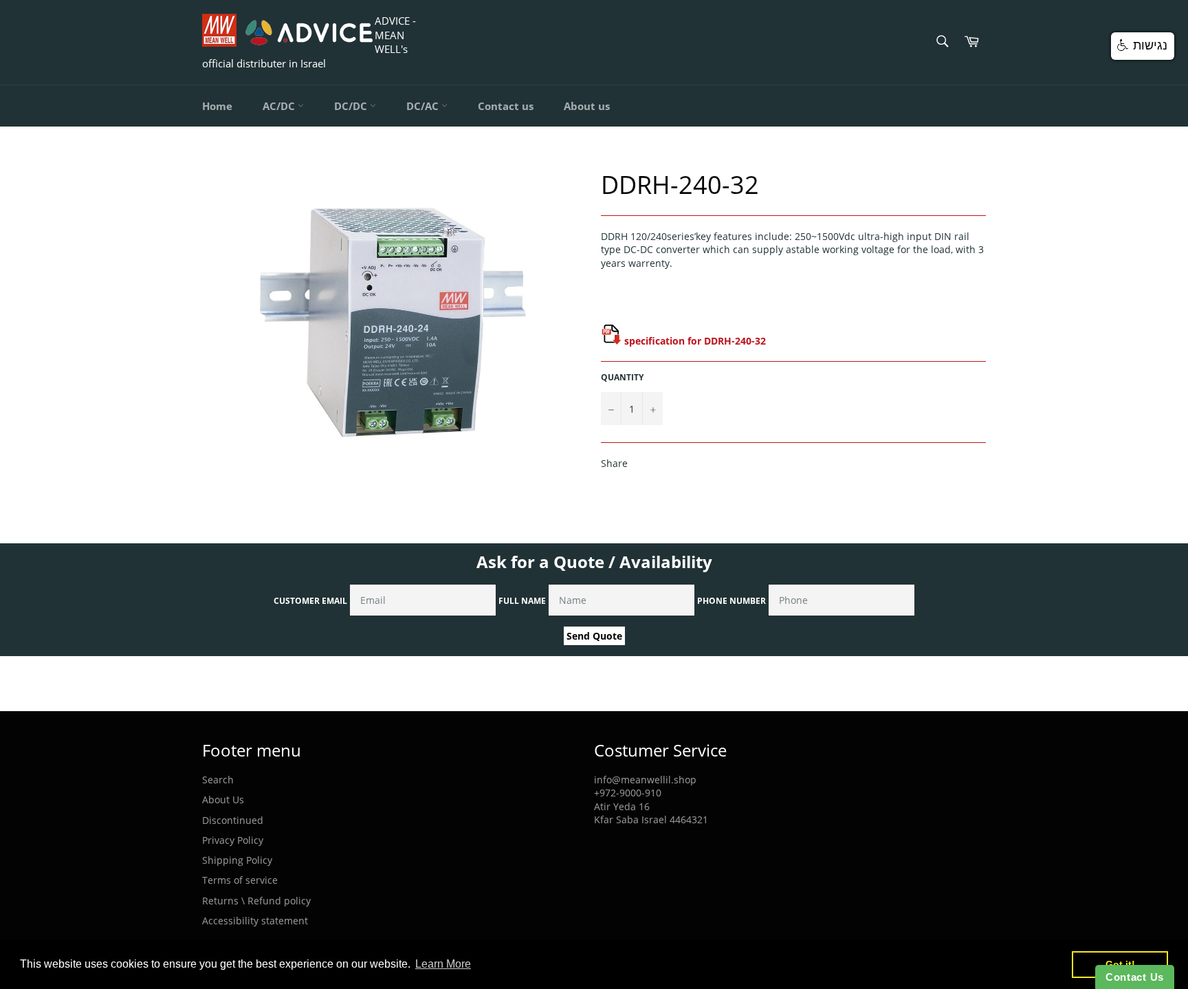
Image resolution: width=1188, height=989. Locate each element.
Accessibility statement (255, 920)
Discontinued (232, 820)
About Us (223, 799)
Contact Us (1135, 977)
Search (218, 779)
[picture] (611, 340)
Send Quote (594, 635)
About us (587, 106)
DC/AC (423, 106)
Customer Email (310, 601)
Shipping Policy (237, 860)
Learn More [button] (443, 964)
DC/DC (352, 106)
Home (217, 106)
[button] (1142, 46)
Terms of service (240, 880)
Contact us (506, 106)
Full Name (522, 601)
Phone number (731, 601)
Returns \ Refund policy (256, 900)
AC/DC (280, 106)
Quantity (622, 377)
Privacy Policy (232, 840)
